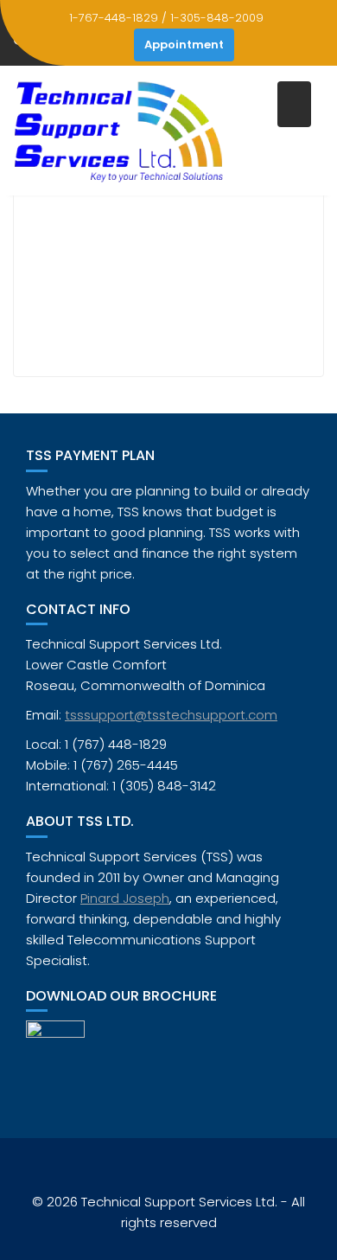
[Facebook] (116, 45)
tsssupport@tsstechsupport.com (171, 715)
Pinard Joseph (124, 898)
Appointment (184, 44)
